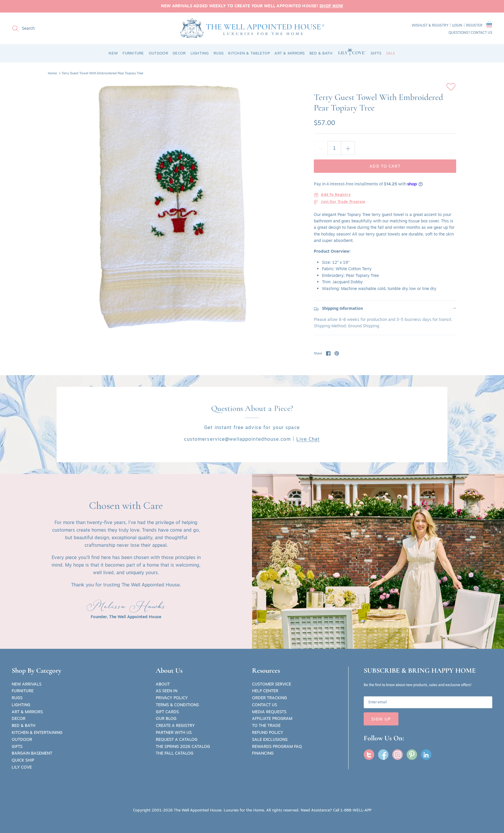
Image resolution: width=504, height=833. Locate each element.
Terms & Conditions (177, 705)
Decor (18, 718)
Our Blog (166, 718)
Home (52, 73)
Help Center (265, 691)
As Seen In (166, 691)
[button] (489, 25)
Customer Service (271, 684)
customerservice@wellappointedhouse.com (237, 439)
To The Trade (266, 725)
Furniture (23, 691)
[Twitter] (369, 754)
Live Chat (308, 439)
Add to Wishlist (451, 87)
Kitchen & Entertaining (37, 732)
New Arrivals (26, 684)
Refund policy (267, 732)
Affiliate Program (272, 718)
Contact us (481, 32)
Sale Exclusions (270, 739)
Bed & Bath (23, 725)
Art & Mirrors (27, 712)
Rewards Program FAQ (277, 746)
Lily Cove (22, 767)
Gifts (17, 746)
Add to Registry (336, 195)
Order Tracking (269, 698)
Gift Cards (167, 712)
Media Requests (269, 712)
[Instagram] (397, 754)
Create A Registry (175, 725)
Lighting (21, 705)
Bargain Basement (32, 753)
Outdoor (22, 739)
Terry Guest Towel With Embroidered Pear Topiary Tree (102, 73)
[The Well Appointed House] (252, 28)
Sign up (381, 719)
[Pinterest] (412, 754)
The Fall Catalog (174, 753)
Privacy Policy (172, 698)
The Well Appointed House (197, 810)
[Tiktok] (426, 754)
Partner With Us (174, 732)
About (163, 684)
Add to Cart (385, 166)
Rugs (17, 698)
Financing (263, 753)
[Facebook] (383, 754)
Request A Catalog (176, 739)
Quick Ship (23, 760)
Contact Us (264, 705)
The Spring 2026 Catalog (183, 746)
